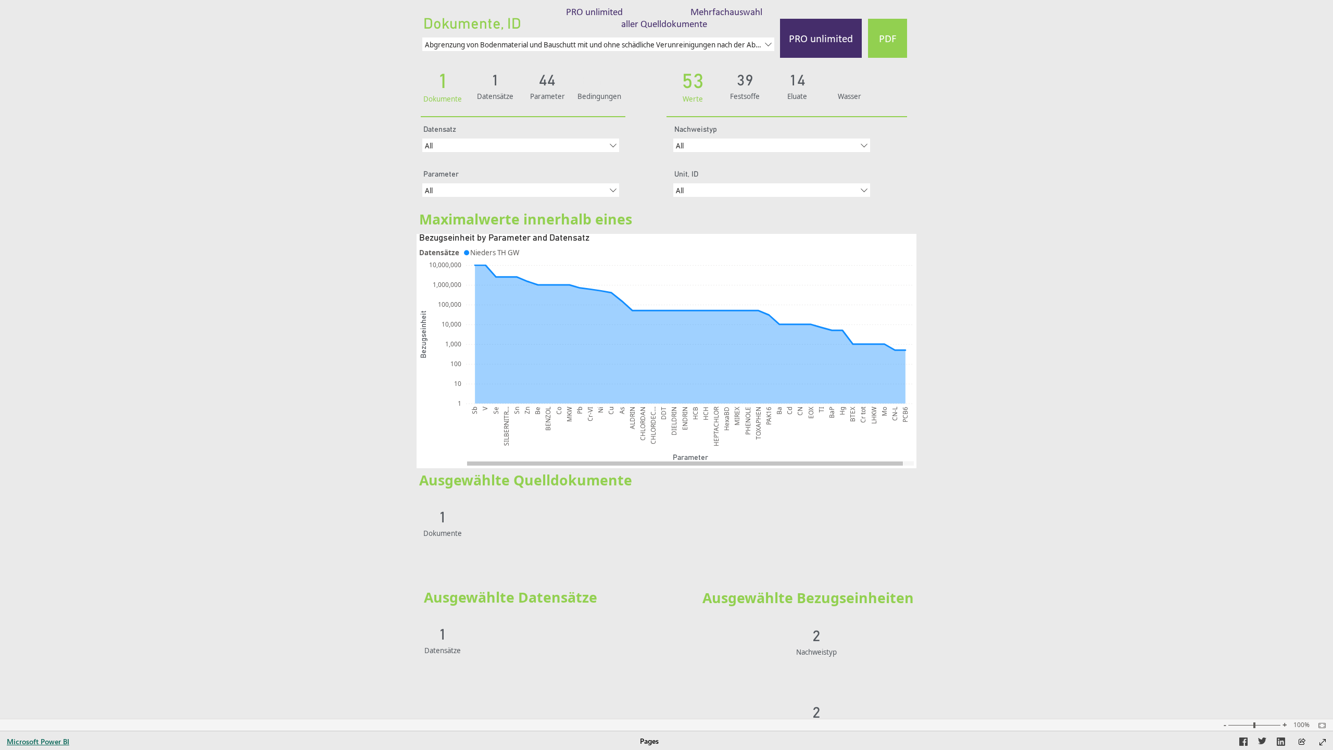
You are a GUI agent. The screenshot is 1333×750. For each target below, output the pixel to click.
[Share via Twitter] (1262, 743)
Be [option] (537, 411)
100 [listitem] (455, 363)
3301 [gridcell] (482, 517)
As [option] (622, 410)
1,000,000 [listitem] (447, 285)
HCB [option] (695, 413)
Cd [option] (789, 411)
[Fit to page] (1319, 725)
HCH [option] (705, 413)
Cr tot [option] (863, 415)
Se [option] (496, 410)
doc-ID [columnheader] (486, 619)
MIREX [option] (737, 416)
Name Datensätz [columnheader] (557, 619)
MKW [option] (569, 414)
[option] (492, 252)
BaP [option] (831, 412)
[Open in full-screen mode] (1322, 742)
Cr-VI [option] (590, 414)
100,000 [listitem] (449, 305)
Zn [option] (527, 410)
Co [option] (559, 411)
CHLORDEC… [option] (653, 425)
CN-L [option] (894, 414)
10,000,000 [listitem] (445, 265)
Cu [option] (611, 411)
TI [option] (821, 410)
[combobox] (598, 44)
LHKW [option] (874, 415)
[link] (664, 17)
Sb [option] (474, 410)
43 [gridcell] (522, 635)
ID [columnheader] (478, 502)
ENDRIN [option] (685, 418)
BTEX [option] (852, 414)
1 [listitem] (459, 403)
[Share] (1302, 742)
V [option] (485, 408)
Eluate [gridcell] (854, 635)
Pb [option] (579, 410)
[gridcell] (896, 522)
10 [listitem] (457, 383)
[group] (598, 35)
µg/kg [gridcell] (853, 713)
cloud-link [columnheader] (896, 502)
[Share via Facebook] (1243, 743)
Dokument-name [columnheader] (524, 502)
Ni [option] (600, 410)
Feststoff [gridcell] (858, 645)
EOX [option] (811, 413)
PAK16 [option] (768, 416)
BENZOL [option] (548, 419)
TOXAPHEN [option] (758, 423)
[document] (564, 220)
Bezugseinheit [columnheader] (867, 698)
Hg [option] (842, 411)
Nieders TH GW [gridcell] (555, 635)
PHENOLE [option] (748, 421)
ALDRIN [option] (632, 418)
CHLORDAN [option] (642, 424)
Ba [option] (779, 411)
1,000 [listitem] (453, 344)
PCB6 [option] (905, 414)
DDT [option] (663, 413)
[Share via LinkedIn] (1281, 743)
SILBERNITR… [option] (506, 426)
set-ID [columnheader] (516, 619)
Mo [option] (884, 411)
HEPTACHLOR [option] (716, 426)
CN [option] (800, 411)
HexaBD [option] (726, 419)
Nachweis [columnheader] (859, 619)
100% (1301, 725)
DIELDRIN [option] (674, 421)
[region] (666, 252)
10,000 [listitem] (451, 324)
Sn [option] (516, 410)
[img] (523, 116)
